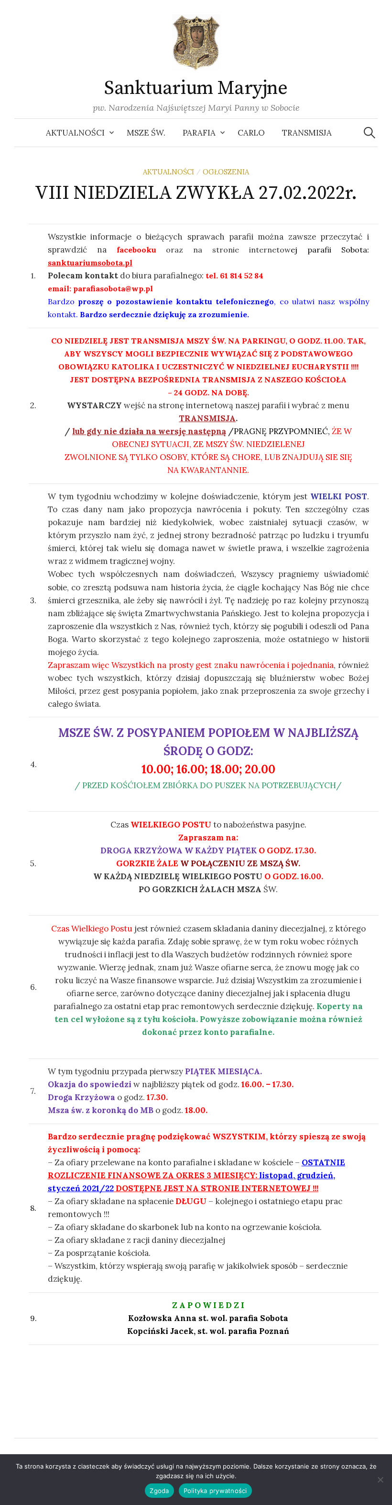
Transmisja (307, 132)
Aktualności (75, 132)
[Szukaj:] (369, 132)
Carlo (251, 132)
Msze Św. (146, 132)
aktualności (168, 171)
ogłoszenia (226, 171)
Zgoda (159, 1490)
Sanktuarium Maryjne (195, 88)
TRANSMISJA (207, 418)
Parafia (199, 132)
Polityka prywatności (215, 1490)
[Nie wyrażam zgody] (380, 1479)
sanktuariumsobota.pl (90, 262)
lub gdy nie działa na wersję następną (149, 431)
